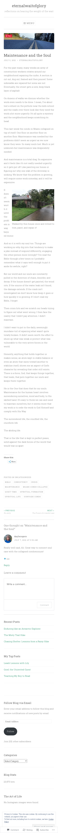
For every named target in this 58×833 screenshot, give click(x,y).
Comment (44, 605)
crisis (34, 482)
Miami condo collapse (35, 487)
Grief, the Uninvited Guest (17, 669)
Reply (7, 565)
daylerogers (20, 536)
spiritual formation (31, 492)
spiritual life (13, 496)
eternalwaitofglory (29, 5)
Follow (10, 731)
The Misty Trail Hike (14, 635)
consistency (21, 482)
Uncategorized (23, 477)
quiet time (11, 492)
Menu (30, 23)
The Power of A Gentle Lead (43, 511)
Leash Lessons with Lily (16, 663)
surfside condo (32, 496)
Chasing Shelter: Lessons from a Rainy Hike (26, 641)
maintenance (12, 487)
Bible (8, 482)
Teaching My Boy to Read (17, 675)
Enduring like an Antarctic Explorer (22, 628)
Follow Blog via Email (17, 703)
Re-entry (9, 511)
